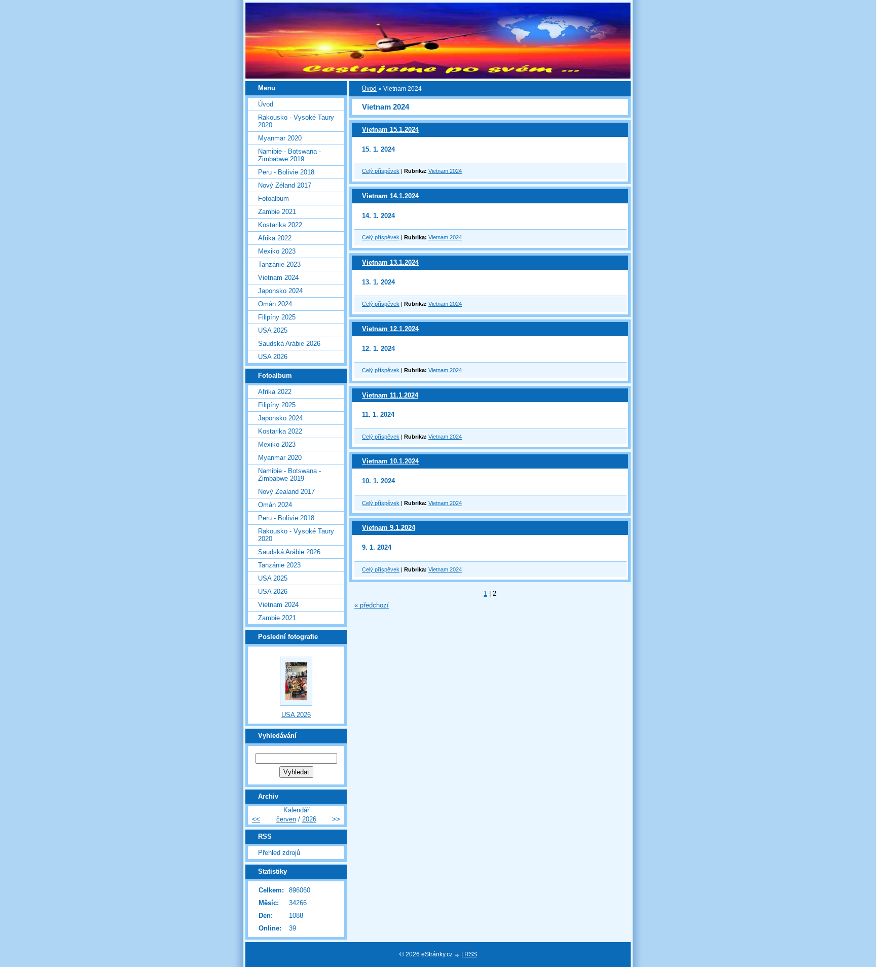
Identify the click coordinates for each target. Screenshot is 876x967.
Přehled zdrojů (279, 852)
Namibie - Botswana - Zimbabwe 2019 (289, 155)
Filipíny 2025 (277, 317)
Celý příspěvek (380, 171)
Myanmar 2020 (280, 138)
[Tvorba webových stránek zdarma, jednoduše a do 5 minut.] (457, 955)
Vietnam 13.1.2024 (390, 262)
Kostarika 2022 (280, 225)
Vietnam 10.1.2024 (390, 461)
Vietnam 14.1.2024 (390, 196)
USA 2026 (272, 357)
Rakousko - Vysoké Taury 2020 (296, 121)
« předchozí (371, 605)
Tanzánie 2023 (279, 264)
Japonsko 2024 (280, 291)
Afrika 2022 (274, 238)
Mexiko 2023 (277, 251)
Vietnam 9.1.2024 (388, 527)
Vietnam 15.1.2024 (390, 129)
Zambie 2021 (277, 212)
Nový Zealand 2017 (286, 491)
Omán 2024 (275, 304)
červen (286, 819)
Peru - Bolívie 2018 (286, 172)
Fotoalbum (273, 198)
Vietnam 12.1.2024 (390, 329)
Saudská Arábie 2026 (289, 343)
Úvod (369, 89)
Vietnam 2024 (445, 171)
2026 (309, 819)
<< (256, 819)
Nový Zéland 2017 (284, 185)
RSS (470, 954)
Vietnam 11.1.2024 (390, 395)
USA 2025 (272, 330)
